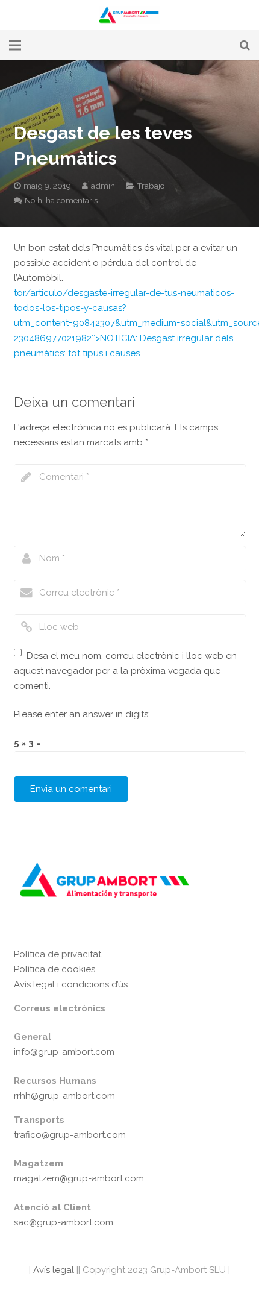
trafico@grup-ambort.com (70, 1135)
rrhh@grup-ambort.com (64, 1095)
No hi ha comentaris (61, 200)
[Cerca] (244, 45)
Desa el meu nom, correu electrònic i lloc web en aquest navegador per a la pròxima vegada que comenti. (125, 670)
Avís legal (52, 1270)
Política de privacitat (57, 954)
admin (103, 185)
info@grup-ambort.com (64, 1051)
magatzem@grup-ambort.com (79, 1178)
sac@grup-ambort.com (63, 1222)
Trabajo (151, 185)
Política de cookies (54, 969)
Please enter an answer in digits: (82, 714)
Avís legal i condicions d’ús (71, 984)
